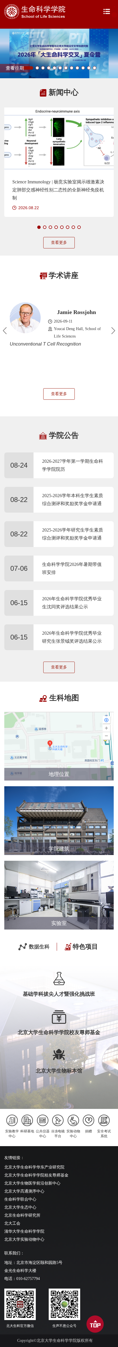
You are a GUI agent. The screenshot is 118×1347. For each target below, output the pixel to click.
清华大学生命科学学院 (24, 1231)
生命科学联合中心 (20, 1199)
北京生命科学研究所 (22, 1215)
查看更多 (59, 242)
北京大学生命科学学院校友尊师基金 (59, 1032)
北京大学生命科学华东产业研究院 (34, 1167)
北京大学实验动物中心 (24, 1239)
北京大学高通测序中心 (24, 1191)
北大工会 (12, 1223)
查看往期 (15, 68)
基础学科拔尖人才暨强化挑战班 (59, 994)
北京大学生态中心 (20, 1207)
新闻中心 (63, 92)
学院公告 (64, 435)
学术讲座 (63, 275)
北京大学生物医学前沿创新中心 (32, 1183)
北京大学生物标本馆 (59, 1071)
